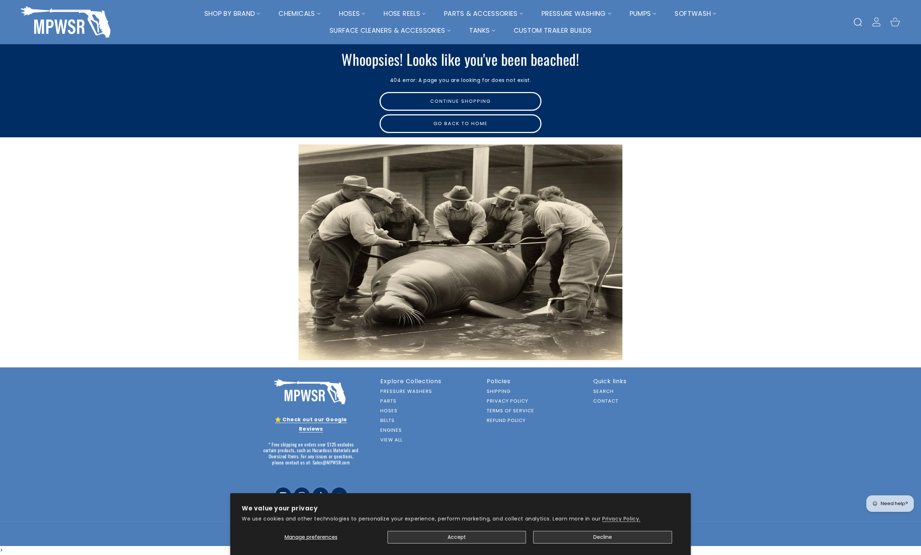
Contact (605, 401)
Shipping (499, 392)
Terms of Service (510, 411)
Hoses (389, 411)
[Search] (857, 22)
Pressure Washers (406, 392)
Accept (457, 537)
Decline (602, 537)
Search (603, 392)
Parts (388, 401)
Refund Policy (506, 421)
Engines (391, 430)
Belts (387, 421)
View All (391, 440)
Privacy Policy (507, 401)
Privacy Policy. (621, 518)
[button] (232, 13)
